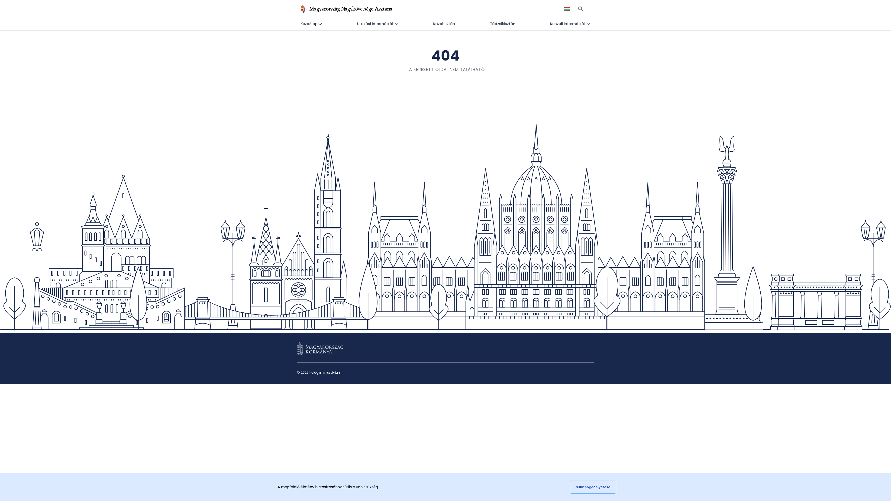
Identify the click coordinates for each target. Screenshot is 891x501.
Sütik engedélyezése (593, 487)
